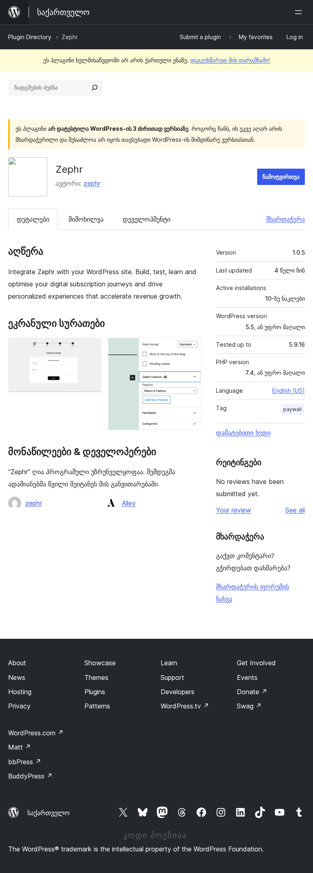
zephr (92, 183)
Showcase (100, 663)
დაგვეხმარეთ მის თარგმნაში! (230, 60)
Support (172, 677)
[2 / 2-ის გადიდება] (190, 349)
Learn (169, 663)
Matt (19, 747)
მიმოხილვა (86, 219)
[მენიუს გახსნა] (300, 12)
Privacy (19, 706)
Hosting (19, 692)
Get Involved (256, 663)
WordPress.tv (185, 706)
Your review (233, 510)
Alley (129, 503)
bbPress (24, 762)
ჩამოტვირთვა (281, 176)
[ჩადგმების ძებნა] (94, 87)
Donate (252, 692)
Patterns (97, 706)
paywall (292, 409)
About (17, 663)
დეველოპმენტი (146, 219)
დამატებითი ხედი (243, 433)
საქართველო (48, 813)
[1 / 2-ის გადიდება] (90, 349)
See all (295, 510)
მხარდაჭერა (285, 219)
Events (247, 677)
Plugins (94, 692)
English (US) (288, 390)
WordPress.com (36, 733)
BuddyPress (30, 776)
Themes (96, 677)
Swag (249, 706)
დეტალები (33, 219)
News (16, 677)
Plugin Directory (29, 36)
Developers (177, 692)
